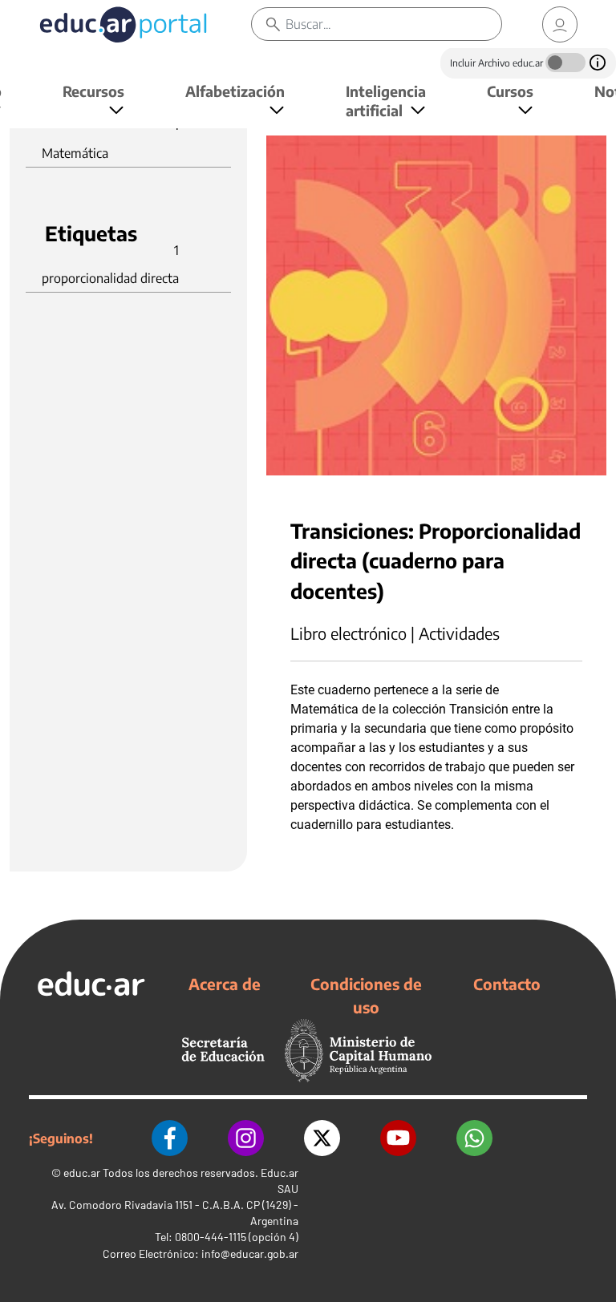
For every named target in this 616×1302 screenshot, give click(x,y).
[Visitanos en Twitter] (322, 1138)
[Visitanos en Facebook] (170, 1138)
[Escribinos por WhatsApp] (474, 1138)
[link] (560, 24)
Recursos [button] (93, 91)
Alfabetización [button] (235, 91)
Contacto (507, 983)
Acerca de (224, 983)
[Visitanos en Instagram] (246, 1138)
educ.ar (81, 1172)
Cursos (510, 91)
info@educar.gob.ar (249, 1253)
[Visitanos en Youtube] (398, 1138)
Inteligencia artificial (386, 100)
